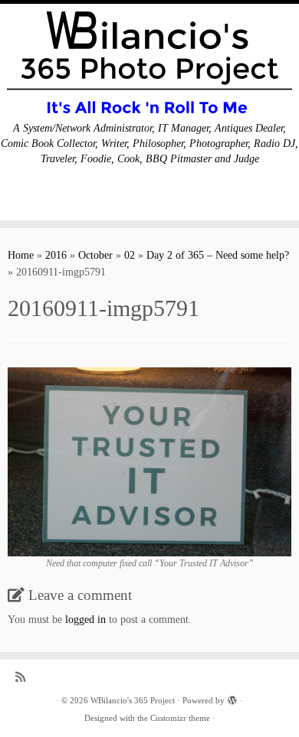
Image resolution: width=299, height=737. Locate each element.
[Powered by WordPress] (232, 698)
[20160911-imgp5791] (149, 461)
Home (21, 255)
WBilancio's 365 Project (132, 700)
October (95, 255)
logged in (85, 619)
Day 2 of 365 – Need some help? (217, 255)
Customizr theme (180, 717)
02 (129, 255)
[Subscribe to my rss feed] (24, 677)
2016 (56, 255)
